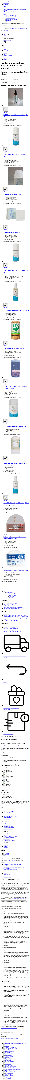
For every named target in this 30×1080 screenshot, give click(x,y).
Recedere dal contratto (6, 877)
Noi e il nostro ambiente (8, 837)
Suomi (9, 1060)
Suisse (9, 1064)
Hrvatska (11, 1056)
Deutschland (13, 1047)
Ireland (9, 1070)
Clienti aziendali (7, 817)
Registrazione (6, 825)
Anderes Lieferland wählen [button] (7, 1041)
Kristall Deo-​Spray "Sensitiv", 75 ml (16, 503)
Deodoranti (9, 592)
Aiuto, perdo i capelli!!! (8, 604)
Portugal (11, 1075)
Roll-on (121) (12, 595)
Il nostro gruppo (7, 846)
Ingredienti (5, 835)
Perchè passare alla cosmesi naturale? (12, 608)
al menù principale (7, 1)
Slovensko (12, 1067)
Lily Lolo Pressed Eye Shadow (10, 620)
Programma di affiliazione (9, 840)
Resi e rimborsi (6, 812)
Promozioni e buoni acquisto (10, 815)
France (9, 1052)
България (12, 1061)
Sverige (10, 1055)
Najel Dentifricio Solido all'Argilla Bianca (13, 631)
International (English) (20, 1043)
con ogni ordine (15, 11)
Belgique (11, 1073)
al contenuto (6, 3)
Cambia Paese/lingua (16, 858)
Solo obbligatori (9, 901)
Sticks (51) (11, 597)
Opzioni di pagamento (11, 19)
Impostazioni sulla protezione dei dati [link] (12, 871)
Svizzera (11, 1065)
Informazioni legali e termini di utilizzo (12, 864)
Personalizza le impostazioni (20, 901)
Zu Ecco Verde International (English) (9, 1038)
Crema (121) (12, 593)
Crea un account (7, 40)
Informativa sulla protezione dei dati (20, 898)
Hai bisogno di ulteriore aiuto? (10, 816)
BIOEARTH (6, 614)
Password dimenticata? (8, 826)
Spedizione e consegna (8, 811)
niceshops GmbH (11, 860)
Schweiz (11, 1062)
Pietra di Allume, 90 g (11, 232)
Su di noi (5, 845)
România (11, 1053)
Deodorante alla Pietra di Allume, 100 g (14, 537)
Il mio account (6, 819)
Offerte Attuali (6, 839)
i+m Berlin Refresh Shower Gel (10, 628)
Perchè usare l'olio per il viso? (10, 603)
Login (4, 35)
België (9, 1074)
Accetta (2, 901)
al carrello (5, 4)
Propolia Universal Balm (9, 627)
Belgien (10, 1076)
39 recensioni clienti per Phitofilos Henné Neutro (14, 615)
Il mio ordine (6, 810)
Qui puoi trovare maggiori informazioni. (10, 745)
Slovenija (11, 1051)
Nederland (12, 1071)
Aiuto (4, 14)
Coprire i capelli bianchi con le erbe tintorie (13, 607)
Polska (9, 1057)
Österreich (12, 1044)
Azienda (5, 873)
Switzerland (13, 1066)
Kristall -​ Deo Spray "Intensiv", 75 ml (16, 310)
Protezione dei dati (7, 865)
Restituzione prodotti (11, 16)
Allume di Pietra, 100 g (12, 194)
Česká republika (16, 1069)
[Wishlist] (4, 43)
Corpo (4, 591)
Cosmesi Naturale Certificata (10, 836)
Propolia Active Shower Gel (9, 626)
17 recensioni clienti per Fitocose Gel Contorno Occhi (15, 616)
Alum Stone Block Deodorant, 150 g (15, 570)
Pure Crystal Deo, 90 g (14, 348)
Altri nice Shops (7, 874)
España (10, 1049)
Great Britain (14, 1048)
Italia (8, 1046)
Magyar (10, 1058)
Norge (9, 1078)
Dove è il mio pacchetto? (9, 827)
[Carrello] (16, 45)
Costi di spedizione (10, 18)
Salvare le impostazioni (6, 1026)
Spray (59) (11, 596)
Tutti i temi (8, 22)
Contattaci (8, 20)
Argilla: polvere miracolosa (9, 605)
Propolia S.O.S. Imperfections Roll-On (12, 630)
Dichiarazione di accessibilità (10, 869)
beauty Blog (6, 833)
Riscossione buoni (7, 829)
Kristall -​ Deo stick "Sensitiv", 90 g (15, 426)
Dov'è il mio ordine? (11, 15)
